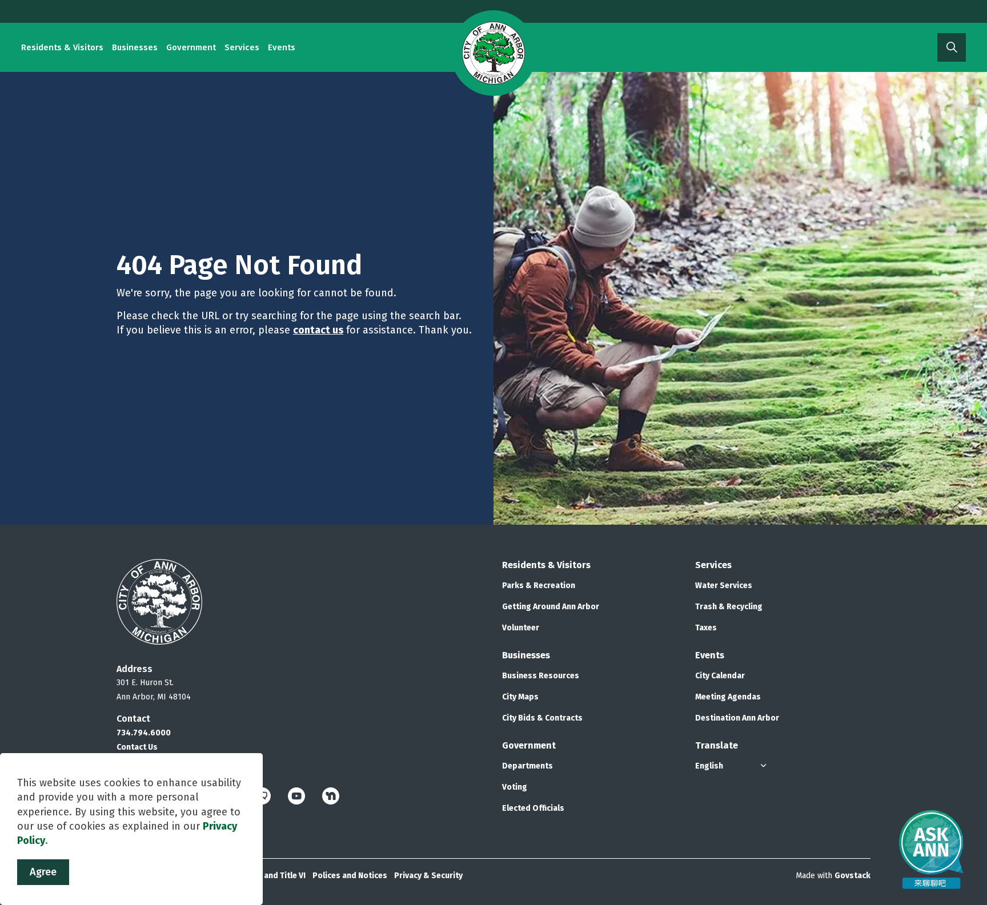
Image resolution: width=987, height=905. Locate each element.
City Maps (520, 697)
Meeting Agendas (728, 697)
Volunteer (520, 628)
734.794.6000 (144, 733)
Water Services (723, 585)
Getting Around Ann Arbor (550, 607)
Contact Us (137, 747)
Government (191, 47)
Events (281, 47)
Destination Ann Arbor (737, 718)
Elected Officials (533, 808)
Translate (716, 745)
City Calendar (720, 676)
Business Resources (540, 676)
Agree (43, 872)
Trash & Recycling (729, 607)
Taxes (706, 628)
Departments (527, 766)
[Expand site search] (951, 47)
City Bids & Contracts (542, 718)
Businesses (135, 47)
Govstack (852, 875)
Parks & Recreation (538, 585)
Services (241, 47)
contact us (318, 330)
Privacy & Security (428, 875)
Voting (514, 787)
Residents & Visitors (62, 47)
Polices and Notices (349, 875)
